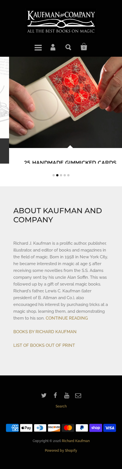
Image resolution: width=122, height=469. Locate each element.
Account (53, 47)
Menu (38, 47)
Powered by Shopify (61, 466)
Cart (84, 47)
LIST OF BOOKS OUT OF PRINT (44, 360)
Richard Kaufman (76, 456)
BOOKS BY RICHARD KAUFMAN (45, 346)
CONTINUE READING (67, 333)
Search (69, 47)
